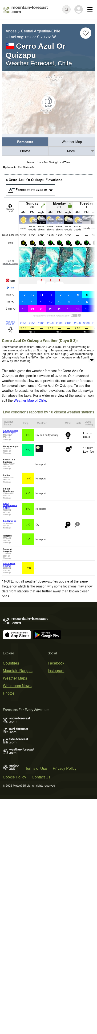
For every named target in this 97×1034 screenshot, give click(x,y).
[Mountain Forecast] (25, 9)
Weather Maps (15, 678)
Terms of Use (36, 768)
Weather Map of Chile (30, 400)
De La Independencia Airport (10, 505)
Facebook (56, 663)
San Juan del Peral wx (9, 564)
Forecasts (25, 141)
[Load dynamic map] (48, 102)
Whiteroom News (17, 685)
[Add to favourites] (85, 33)
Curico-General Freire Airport (10, 431)
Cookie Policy (14, 777)
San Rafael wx (9, 521)
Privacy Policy (65, 768)
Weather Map (72, 141)
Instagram (56, 670)
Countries (11, 663)
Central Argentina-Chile (40, 31)
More (71, 150)
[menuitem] (25, 142)
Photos (25, 150)
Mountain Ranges (17, 670)
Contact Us (41, 777)
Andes (11, 31)
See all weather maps (10, 262)
